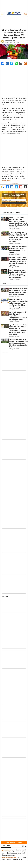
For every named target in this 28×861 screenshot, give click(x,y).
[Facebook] (2, 63)
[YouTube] (20, 186)
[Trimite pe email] (20, 63)
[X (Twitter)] (11, 63)
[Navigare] (2, 14)
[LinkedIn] (7, 63)
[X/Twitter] (16, 186)
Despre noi (6, 846)
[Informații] (25, 14)
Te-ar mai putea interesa (10, 212)
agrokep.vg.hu (6, 180)
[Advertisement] (14, 6)
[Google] (2, 186)
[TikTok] (25, 186)
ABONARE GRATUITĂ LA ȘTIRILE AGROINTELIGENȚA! (14, 195)
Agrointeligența (6, 850)
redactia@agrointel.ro (9, 857)
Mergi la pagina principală (14, 843)
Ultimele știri (6, 283)
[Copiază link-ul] (25, 63)
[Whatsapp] (16, 63)
